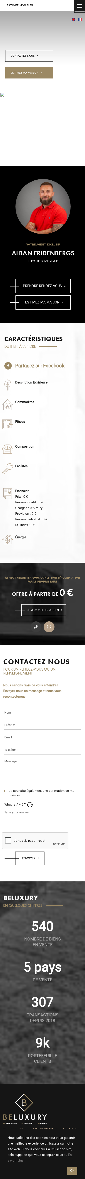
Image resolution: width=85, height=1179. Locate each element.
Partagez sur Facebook (39, 365)
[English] (74, 19)
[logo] (25, 1109)
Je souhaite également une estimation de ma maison (41, 793)
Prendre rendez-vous (42, 286)
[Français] (80, 19)
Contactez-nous (23, 55)
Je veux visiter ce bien (43, 610)
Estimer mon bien (20, 5)
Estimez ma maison (24, 72)
